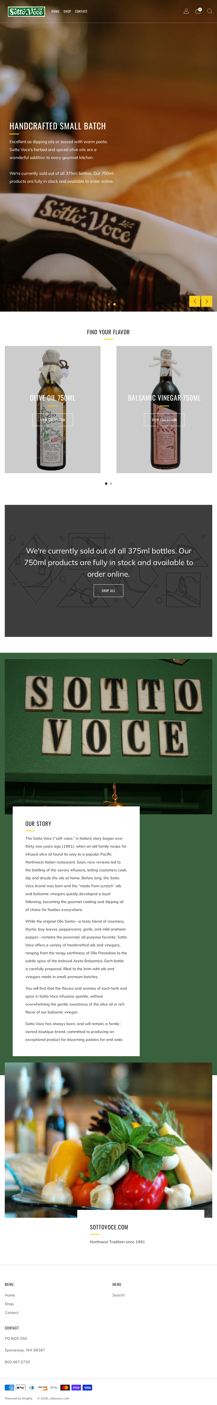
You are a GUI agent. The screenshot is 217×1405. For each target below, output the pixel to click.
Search (118, 1295)
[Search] (209, 11)
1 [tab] (109, 304)
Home (10, 1295)
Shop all (108, 590)
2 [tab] (114, 304)
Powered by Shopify (19, 1398)
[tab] (106, 483)
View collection (52, 419)
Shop (9, 1303)
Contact (12, 1312)
